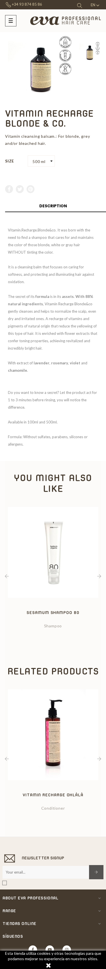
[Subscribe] (96, 872)
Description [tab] (53, 206)
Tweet (20, 189)
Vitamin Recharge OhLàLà (53, 794)
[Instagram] (66, 949)
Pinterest (31, 189)
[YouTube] (49, 949)
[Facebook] (32, 949)
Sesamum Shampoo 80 (53, 612)
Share (9, 189)
